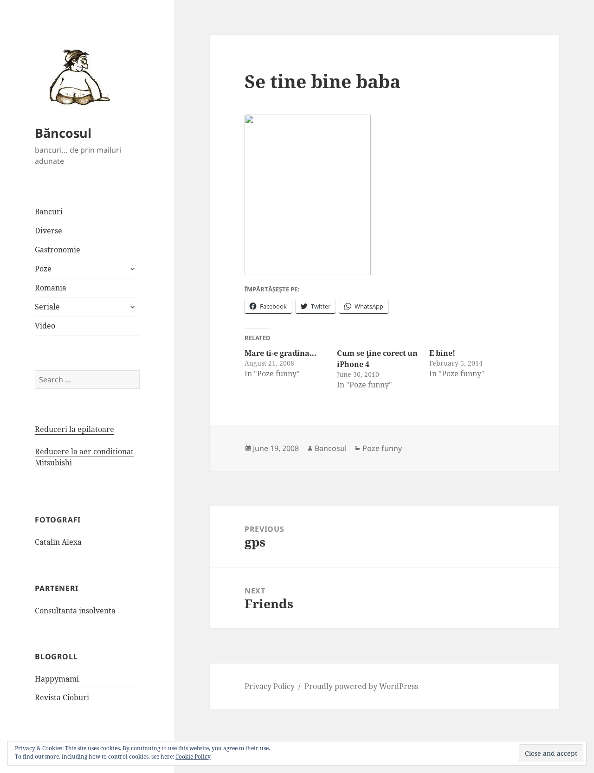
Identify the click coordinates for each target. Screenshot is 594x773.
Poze (43, 269)
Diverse (48, 230)
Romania (50, 288)
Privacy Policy (270, 686)
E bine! (442, 353)
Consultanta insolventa (75, 611)
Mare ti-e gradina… (280, 353)
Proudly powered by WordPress (361, 686)
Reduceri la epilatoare (74, 429)
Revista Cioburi (62, 697)
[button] (76, 76)
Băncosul (63, 133)
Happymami (57, 679)
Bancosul (331, 448)
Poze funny (382, 448)
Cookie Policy (193, 756)
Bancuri (49, 211)
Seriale (47, 307)
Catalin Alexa (58, 542)
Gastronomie (57, 250)
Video (45, 326)
